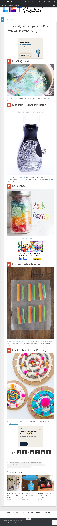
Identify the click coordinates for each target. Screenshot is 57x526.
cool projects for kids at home (36, 462)
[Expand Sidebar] (2, 19)
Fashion (16, 1)
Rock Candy (12, 238)
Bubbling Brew (13, 98)
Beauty (3, 1)
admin (9, 35)
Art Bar (11, 346)
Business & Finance (48, 1)
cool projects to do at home (39, 464)
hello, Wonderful (13, 424)
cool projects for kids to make (27, 464)
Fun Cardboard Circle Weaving (17, 422)
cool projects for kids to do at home (13, 464)
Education (4, 5)
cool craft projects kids (25, 462)
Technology (10, 5)
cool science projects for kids (25, 466)
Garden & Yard (31, 1)
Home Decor (39, 1)
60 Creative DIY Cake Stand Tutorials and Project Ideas (27, 495)
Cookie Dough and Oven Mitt (26, 238)
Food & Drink (23, 1)
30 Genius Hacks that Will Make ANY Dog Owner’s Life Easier (45, 495)
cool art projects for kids (14, 462)
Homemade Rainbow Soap (16, 341)
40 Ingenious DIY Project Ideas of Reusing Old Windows (13, 495)
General (17, 5)
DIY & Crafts (10, 1)
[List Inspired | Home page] (23, 10)
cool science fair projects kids (12, 466)
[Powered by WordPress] (8, 522)
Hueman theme (21, 522)
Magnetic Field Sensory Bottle (17, 177)
